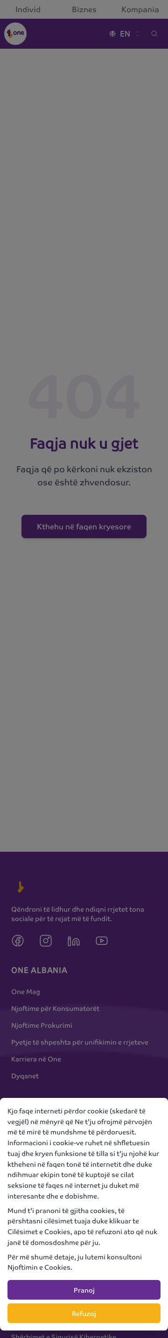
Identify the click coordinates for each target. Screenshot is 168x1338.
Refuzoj (84, 1313)
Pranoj (84, 1290)
